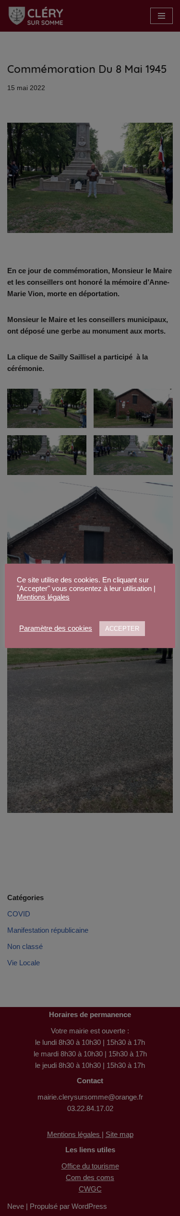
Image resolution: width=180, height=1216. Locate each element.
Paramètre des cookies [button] (55, 628)
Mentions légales (43, 597)
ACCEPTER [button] (122, 628)
